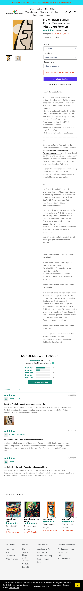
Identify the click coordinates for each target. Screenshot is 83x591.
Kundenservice (64, 558)
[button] (48, 30)
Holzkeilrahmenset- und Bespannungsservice (55, 151)
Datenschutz (11, 555)
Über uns (26, 549)
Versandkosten (53, 37)
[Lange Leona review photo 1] (9, 420)
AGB (7, 552)
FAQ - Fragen (43, 559)
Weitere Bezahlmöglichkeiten (60, 84)
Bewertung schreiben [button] (40, 382)
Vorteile (25, 564)
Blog (39, 562)
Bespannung (49, 62)
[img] (9, 395)
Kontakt (25, 567)
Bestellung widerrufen (41, 586)
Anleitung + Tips (44, 549)
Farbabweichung (44, 555)
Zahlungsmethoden (66, 549)
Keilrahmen (48, 53)
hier (53, 171)
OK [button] (78, 585)
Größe (46, 44)
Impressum (10, 549)
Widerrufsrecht (12, 559)
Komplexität (42, 552)
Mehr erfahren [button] (14, 588)
